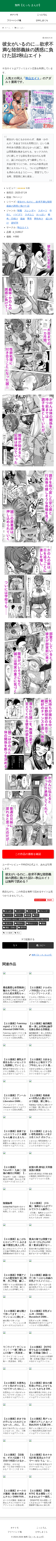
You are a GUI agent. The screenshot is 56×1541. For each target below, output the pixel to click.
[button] (41, 945)
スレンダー (30, 210)
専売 (29, 218)
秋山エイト (32, 78)
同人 (18, 933)
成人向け (8, 923)
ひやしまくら (41, 1532)
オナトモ (15, 1528)
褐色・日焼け (10, 928)
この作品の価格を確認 (28, 854)
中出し (19, 915)
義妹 (22, 218)
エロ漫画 (8, 933)
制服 (19, 210)
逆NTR (14, 223)
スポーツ (42, 210)
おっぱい (41, 214)
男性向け (38, 218)
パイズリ (18, 214)
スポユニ (29, 214)
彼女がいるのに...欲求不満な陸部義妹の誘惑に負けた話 (26, 919)
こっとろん (41, 1528)
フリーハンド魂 (15, 1532)
